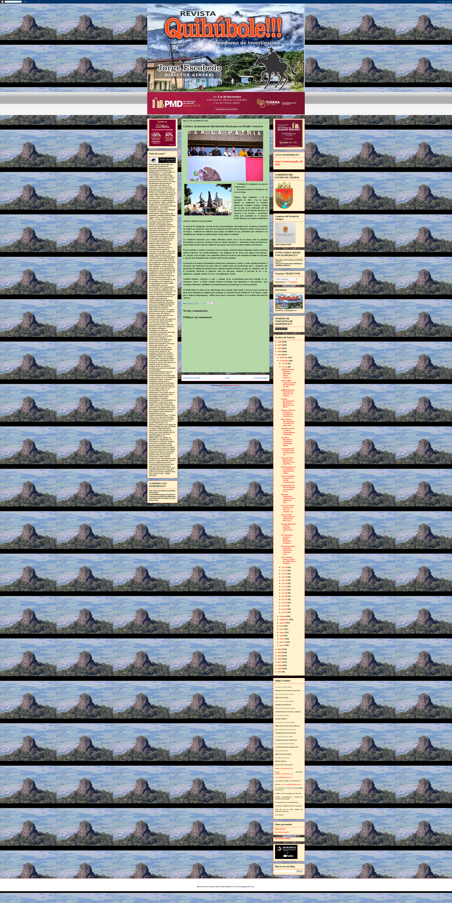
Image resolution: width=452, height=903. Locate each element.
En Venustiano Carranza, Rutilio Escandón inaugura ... (287, 539)
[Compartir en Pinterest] (217, 303)
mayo (282, 632)
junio (282, 629)
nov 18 (285, 567)
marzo (282, 639)
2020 (280, 652)
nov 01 (285, 612)
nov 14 (285, 577)
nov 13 (285, 580)
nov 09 (285, 593)
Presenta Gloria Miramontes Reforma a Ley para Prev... (288, 461)
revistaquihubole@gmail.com (283, 777)
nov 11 (284, 586)
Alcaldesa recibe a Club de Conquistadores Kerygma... (288, 431)
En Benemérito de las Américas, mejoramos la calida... (288, 470)
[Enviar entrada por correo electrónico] (203, 303)
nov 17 (285, 570)
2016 (280, 665)
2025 (280, 345)
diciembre (284, 357)
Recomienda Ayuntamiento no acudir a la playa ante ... (287, 422)
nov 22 (285, 363)
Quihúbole (281, 829)
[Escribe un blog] (210, 303)
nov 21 (285, 367)
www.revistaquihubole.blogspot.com (291, 784)
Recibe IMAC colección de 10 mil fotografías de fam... (288, 384)
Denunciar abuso (283, 838)
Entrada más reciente (191, 378)
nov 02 (285, 609)
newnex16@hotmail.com (286, 768)
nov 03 (285, 606)
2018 (280, 659)
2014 (280, 672)
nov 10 (285, 590)
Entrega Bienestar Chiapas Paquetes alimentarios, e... (288, 528)
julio (282, 626)
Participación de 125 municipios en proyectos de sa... (288, 488)
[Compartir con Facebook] (214, 303)
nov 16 (285, 574)
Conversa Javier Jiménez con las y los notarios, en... (287, 508)
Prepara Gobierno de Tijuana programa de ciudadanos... (288, 413)
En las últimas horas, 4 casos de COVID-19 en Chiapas (288, 560)
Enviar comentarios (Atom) (230, 385)
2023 (280, 351)
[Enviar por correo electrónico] (208, 303)
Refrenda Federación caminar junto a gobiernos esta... (288, 498)
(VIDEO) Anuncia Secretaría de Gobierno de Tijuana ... (288, 393)
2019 (280, 656)
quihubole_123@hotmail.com (283, 773)
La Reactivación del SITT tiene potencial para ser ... (288, 452)
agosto (283, 623)
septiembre (284, 619)
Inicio (227, 378)
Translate (293, 282)
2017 (280, 662)
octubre (283, 616)
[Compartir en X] (212, 303)
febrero (283, 642)
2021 (280, 649)
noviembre (284, 361)
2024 (280, 348)
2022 (280, 355)
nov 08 (285, 596)
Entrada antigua (261, 378)
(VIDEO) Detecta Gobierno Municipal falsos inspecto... (287, 373)
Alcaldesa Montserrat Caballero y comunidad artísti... (286, 441)
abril (282, 636)
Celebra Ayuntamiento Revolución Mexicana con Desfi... (287, 403)
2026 (280, 342)
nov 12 (285, 583)
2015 (280, 669)
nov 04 (285, 603)
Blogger (252, 886)
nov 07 (285, 599)
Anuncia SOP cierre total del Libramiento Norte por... (288, 518)
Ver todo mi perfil (282, 832)
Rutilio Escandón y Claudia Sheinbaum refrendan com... (288, 550)
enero (282, 645)
